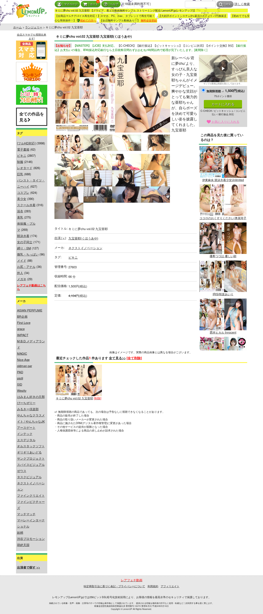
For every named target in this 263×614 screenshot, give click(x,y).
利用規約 (153, 586)
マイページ (70, 4)
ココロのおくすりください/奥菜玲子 (223, 218)
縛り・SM (24, 248)
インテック (24, 433)
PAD (20, 372)
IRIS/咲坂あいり (223, 294)
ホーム (17, 27)
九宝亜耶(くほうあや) (83, 238)
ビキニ (21, 155)
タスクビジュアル (29, 477)
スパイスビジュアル (31, 464)
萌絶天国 (23, 545)
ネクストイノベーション (85, 248)
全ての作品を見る (31, 117)
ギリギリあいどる (29, 452)
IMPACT (22, 335)
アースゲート (26, 427)
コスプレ (23, 192)
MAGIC (22, 353)
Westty (22, 390)
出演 (60, 238)
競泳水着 (23, 236)
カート (94, 4)
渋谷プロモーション (31, 538)
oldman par (24, 366)
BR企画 (22, 316)
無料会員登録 (149, 20)
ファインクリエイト (31, 495)
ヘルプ (114, 4)
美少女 (21, 199)
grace (21, 329)
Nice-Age (23, 359)
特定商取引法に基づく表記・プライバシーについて (114, 586)
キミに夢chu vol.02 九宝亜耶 (74, 398)
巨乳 (20, 174)
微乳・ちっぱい (28, 254)
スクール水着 (26, 205)
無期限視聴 (215, 91)
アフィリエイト (170, 586)
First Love (23, 322)
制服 (20, 161)
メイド (21, 260)
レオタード (24, 168)
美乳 (20, 217)
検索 (228, 4)
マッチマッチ (26, 514)
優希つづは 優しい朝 (223, 256)
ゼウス (21, 471)
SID (19, 384)
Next (164, 93)
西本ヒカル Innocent (223, 332)
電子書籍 (23, 149)
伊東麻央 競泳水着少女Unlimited (223, 180)
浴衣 (20, 211)
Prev (60, 93)
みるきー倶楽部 (28, 409)
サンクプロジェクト (31, 458)
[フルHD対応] (26, 143)
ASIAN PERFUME (29, 310)
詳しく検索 (242, 4)
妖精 (20, 532)
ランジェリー (33, 27)
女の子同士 (24, 242)
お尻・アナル (26, 266)
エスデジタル (26, 440)
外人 (20, 273)
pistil (20, 378)
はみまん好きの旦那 (31, 396)
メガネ (21, 279)
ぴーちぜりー (26, 403)
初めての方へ (88, 20)
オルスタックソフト (31, 446)
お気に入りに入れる (225, 121)
